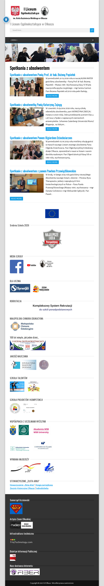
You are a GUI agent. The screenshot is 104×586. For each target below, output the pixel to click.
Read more (52, 96)
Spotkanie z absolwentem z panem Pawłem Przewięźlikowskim (43, 171)
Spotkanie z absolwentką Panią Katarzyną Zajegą (36, 104)
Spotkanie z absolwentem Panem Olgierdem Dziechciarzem (41, 138)
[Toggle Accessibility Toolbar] (6, 19)
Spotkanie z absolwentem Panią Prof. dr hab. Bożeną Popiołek (42, 74)
